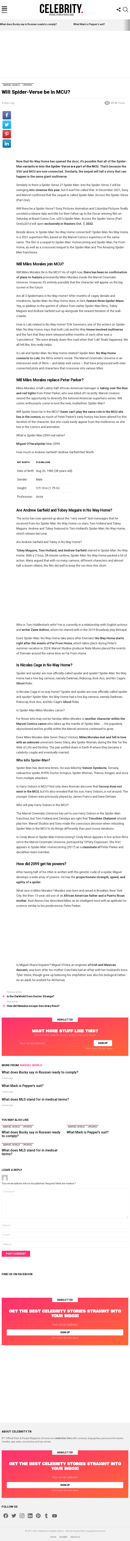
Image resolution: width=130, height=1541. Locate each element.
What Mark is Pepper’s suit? (89, 24)
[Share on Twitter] (7, 124)
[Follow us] (118, 9)
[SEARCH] (125, 9)
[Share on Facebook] (7, 115)
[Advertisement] (65, 54)
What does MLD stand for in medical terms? (35, 1099)
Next (128, 25)
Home (53, 1537)
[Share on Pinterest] (7, 134)
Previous (1, 25)
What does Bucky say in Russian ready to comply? (28, 24)
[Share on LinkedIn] (7, 143)
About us (75, 1537)
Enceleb (63, 1537)
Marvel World (31, 1065)
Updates (27, 1127)
